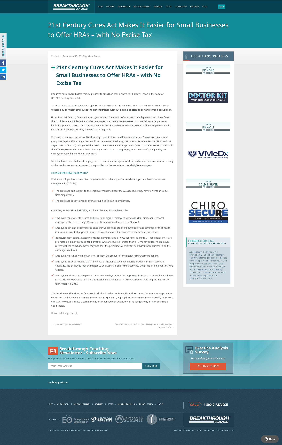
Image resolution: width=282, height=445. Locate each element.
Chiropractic (124, 6)
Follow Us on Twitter (3, 69)
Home (100, 6)
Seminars (158, 6)
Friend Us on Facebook (3, 62)
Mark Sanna (94, 56)
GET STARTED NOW (208, 366)
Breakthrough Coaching (71, 6)
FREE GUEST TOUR (3, 46)
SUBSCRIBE (151, 366)
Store (169, 6)
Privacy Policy (146, 404)
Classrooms (181, 6)
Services (110, 6)
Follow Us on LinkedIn (3, 76)
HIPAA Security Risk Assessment (66, 324)
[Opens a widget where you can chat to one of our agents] (270, 439)
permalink (72, 313)
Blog (204, 6)
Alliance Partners (126, 404)
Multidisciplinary (142, 6)
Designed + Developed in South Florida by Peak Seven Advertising (204, 430)
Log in (221, 7)
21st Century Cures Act (67, 98)
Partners (194, 6)
